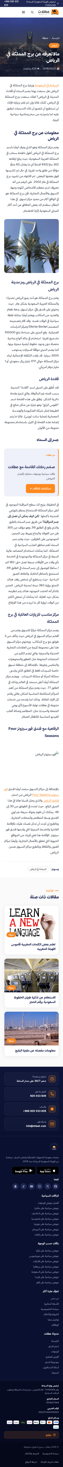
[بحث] (32, 12)
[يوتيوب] (31, 1186)
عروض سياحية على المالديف (45, 1213)
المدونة (55, 1372)
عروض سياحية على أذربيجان (45, 1229)
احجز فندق (53, 1346)
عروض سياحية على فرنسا (47, 1277)
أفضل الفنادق (52, 1356)
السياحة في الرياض (38, 869)
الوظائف (55, 1324)
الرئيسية (55, 38)
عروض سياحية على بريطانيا (46, 1266)
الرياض (54, 45)
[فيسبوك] (55, 1186)
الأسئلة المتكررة (51, 1303)
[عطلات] (48, 12)
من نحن (55, 1298)
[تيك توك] (23, 1186)
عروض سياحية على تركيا (47, 1250)
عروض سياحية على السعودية (45, 1271)
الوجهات (55, 1351)
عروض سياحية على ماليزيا (46, 1208)
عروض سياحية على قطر (47, 1282)
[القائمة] (23, 12)
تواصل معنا (53, 1319)
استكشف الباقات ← (40, 488)
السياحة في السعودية (47, 85)
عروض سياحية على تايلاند (46, 1234)
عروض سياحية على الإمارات (46, 1261)
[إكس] (47, 1186)
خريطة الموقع (31, 1461)
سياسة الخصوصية (50, 1309)
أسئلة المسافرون (51, 1367)
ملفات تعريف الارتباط (50, 1461)
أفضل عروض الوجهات (48, 1202)
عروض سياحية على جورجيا (46, 1224)
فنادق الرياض (51, 800)
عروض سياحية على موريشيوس (44, 1256)
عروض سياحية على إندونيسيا (45, 1218)
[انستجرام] (39, 1186)
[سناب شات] (15, 1186)
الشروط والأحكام (51, 1314)
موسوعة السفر (52, 1362)
